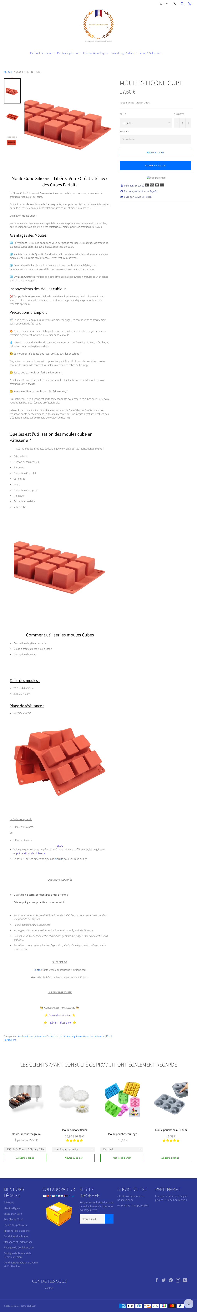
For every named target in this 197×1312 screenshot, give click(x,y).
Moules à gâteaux (68, 53)
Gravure (124, 131)
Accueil (8, 72)
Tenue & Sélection (150, 53)
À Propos (9, 1202)
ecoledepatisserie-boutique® (23, 1305)
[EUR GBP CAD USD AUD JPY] (163, 4)
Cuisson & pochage (95, 53)
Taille (123, 114)
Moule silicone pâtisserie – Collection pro (40, 1036)
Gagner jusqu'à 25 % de (171, 1197)
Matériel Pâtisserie (41, 53)
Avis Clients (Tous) (13, 1219)
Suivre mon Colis (13, 1213)
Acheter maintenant (155, 165)
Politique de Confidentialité (19, 1247)
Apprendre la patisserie (17, 1230)
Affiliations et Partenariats (18, 1242)
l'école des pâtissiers (15, 1225)
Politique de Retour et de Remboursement (17, 1255)
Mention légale (12, 1208)
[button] (74, 1140)
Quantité (179, 114)
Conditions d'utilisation (16, 1236)
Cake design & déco (123, 53)
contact (49, 1288)
